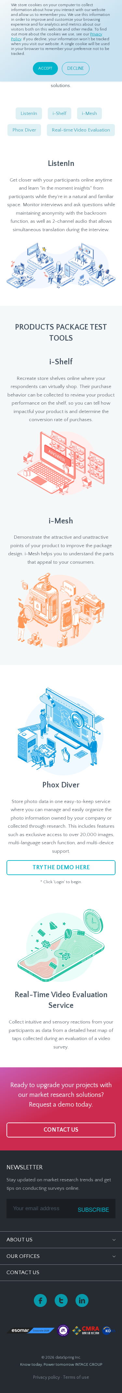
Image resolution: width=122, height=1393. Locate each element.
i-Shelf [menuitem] (59, 113)
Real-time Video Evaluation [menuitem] (81, 130)
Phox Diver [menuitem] (24, 130)
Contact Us (23, 1272)
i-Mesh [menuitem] (89, 113)
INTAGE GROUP (88, 1364)
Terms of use (76, 1377)
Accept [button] (45, 68)
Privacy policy (46, 1377)
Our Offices (23, 1256)
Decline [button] (75, 68)
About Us (20, 1240)
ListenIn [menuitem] (28, 113)
